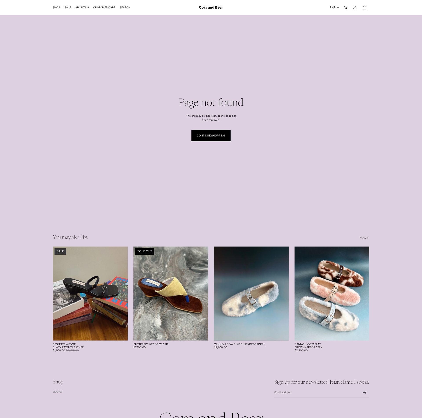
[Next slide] (121, 293)
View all (364, 238)
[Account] (355, 7)
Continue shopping (211, 135)
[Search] (345, 7)
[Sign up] (364, 392)
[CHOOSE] (121, 334)
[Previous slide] (59, 293)
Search (58, 391)
